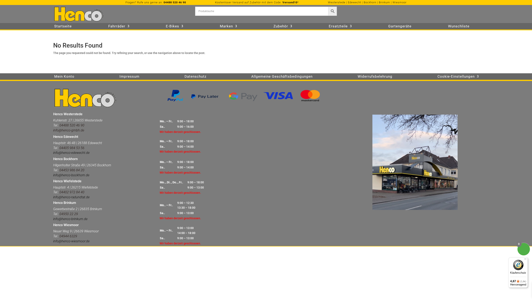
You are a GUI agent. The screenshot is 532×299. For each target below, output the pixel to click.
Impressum (129, 76)
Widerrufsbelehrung (375, 76)
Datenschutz (195, 76)
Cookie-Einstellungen (456, 76)
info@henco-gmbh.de (68, 130)
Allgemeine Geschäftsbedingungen (282, 76)
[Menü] (525, 259)
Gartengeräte (399, 26)
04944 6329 (68, 236)
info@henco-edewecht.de (71, 153)
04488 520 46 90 (175, 2)
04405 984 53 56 (71, 148)
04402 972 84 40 (71, 192)
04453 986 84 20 (71, 170)
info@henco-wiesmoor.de (71, 241)
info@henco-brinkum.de (70, 219)
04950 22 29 (68, 214)
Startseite (63, 26)
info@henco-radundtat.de (71, 197)
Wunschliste (458, 26)
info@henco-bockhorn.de (71, 175)
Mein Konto (64, 76)
